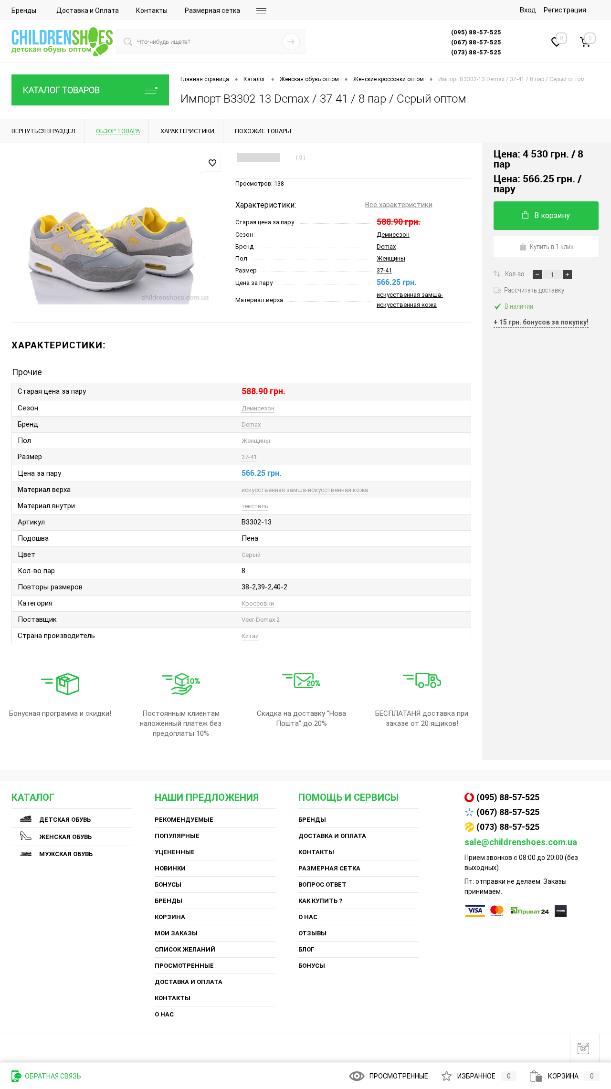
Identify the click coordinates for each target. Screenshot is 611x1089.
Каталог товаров (61, 90)
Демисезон (393, 234)
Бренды (23, 10)
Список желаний (185, 949)
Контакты (152, 10)
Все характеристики (398, 204)
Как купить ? (320, 900)
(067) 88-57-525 (507, 812)
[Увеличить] (117, 233)
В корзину (552, 215)
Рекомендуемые (184, 819)
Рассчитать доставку (534, 289)
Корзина (170, 917)
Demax (386, 246)
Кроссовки (258, 603)
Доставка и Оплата (87, 10)
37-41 (384, 270)
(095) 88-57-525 (507, 797)
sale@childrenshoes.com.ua (520, 842)
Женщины (391, 258)
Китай (250, 635)
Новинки (170, 868)
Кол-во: (516, 273)
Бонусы (168, 884)
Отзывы (312, 933)
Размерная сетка (212, 10)
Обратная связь (52, 1076)
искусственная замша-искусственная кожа (305, 489)
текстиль (255, 506)
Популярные (177, 835)
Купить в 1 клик (552, 246)
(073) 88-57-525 (507, 827)
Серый (251, 554)
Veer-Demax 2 (261, 619)
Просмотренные (184, 965)
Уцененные (175, 852)
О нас (164, 1014)
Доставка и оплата (188, 981)
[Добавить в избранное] (212, 163)
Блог (306, 949)
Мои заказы (176, 933)
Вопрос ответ (322, 884)
